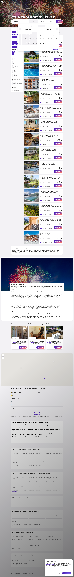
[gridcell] (33, 33)
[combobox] (20, 21)
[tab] (35, 26)
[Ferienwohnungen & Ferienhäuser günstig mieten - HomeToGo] (2, 1)
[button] (33, 21)
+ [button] (2, 355)
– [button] (2, 357)
